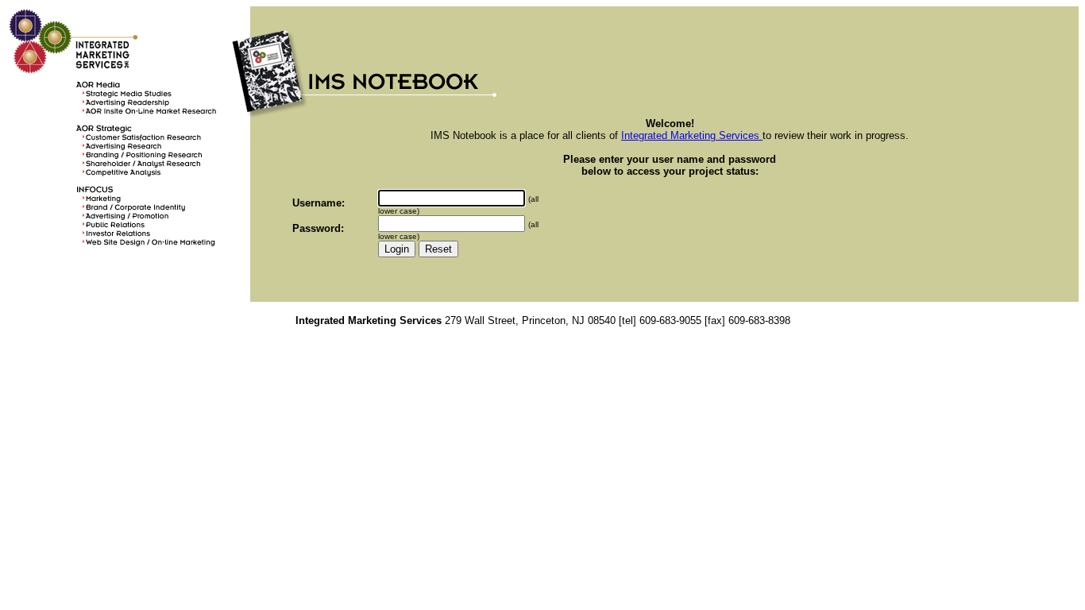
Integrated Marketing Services (692, 135)
